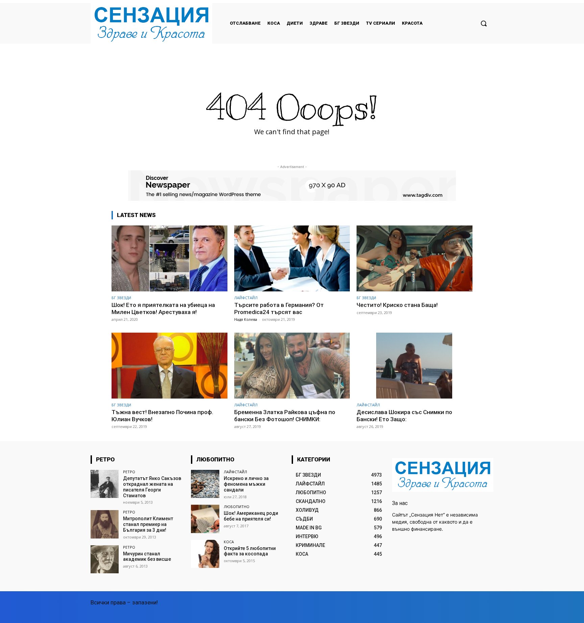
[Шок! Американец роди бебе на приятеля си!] (205, 519)
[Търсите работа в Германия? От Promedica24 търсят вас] (292, 258)
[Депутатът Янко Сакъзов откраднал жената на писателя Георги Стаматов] (105, 484)
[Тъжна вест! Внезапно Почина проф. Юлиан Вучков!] (169, 366)
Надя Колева (245, 319)
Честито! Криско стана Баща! (397, 305)
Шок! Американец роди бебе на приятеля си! (251, 516)
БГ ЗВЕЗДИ (121, 297)
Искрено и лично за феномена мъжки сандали (246, 484)
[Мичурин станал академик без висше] (105, 559)
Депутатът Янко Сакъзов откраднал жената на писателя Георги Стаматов (152, 487)
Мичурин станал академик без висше (147, 556)
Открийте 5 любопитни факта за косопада (250, 551)
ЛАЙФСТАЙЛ (246, 297)
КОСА (229, 542)
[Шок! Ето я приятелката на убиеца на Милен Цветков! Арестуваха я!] (169, 258)
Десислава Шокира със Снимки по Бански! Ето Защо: (404, 415)
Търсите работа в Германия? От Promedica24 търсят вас (279, 308)
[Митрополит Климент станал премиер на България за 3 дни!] (105, 524)
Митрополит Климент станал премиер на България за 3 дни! (148, 524)
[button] (483, 23)
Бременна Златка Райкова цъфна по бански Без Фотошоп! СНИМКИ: (284, 415)
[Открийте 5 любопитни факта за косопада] (205, 554)
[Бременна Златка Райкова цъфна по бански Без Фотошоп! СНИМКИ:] (292, 366)
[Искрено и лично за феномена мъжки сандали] (205, 484)
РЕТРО (129, 472)
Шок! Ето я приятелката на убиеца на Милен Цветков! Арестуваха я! (163, 308)
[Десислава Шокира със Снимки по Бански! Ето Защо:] (414, 366)
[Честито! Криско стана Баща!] (414, 258)
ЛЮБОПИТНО (236, 506)
